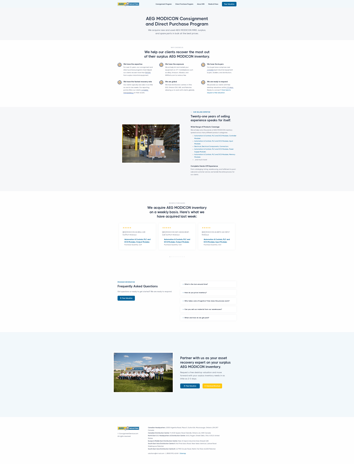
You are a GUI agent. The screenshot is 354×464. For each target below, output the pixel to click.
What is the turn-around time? (196, 284)
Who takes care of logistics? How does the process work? (207, 301)
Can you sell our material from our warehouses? (203, 309)
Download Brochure (213, 386)
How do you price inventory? (195, 293)
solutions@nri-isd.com (156, 453)
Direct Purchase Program (184, 4)
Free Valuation (229, 4)
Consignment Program (164, 4)
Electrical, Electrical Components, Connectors (211, 146)
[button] (169, 256)
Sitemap (183, 453)
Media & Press (213, 4)
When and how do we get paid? (196, 318)
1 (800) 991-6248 (171, 453)
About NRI (201, 4)
